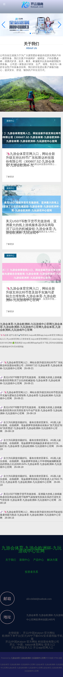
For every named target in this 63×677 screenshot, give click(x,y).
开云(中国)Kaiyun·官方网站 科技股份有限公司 (32, 641)
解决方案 (52, 559)
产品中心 (38, 559)
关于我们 (10, 559)
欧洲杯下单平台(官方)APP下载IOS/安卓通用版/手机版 (32, 637)
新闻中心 (24, 559)
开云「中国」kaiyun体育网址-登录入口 (32, 644)
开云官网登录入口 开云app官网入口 (32, 647)
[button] (60, 24)
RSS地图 (49, 658)
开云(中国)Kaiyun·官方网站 (39, 632)
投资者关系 (31, 571)
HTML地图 (58, 658)
